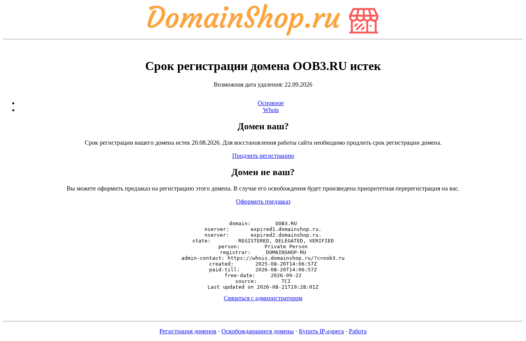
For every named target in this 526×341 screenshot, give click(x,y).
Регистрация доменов (187, 331)
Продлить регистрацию (263, 155)
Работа (358, 331)
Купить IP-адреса (321, 331)
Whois (271, 110)
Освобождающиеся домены (257, 331)
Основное (271, 103)
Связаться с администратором (263, 298)
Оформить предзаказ (263, 201)
